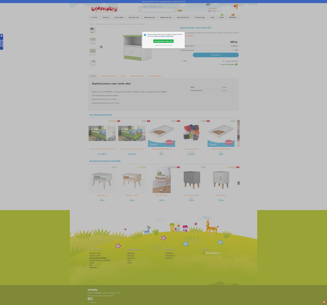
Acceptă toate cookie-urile (163, 41)
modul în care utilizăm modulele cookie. (164, 36)
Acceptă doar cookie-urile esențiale (163, 45)
